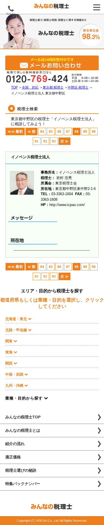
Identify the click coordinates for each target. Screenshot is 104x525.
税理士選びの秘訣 (20, 470)
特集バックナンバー (22, 483)
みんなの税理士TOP (22, 417)
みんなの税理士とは (22, 430)
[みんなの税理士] (52, 7)
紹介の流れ (15, 443)
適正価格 (13, 457)
